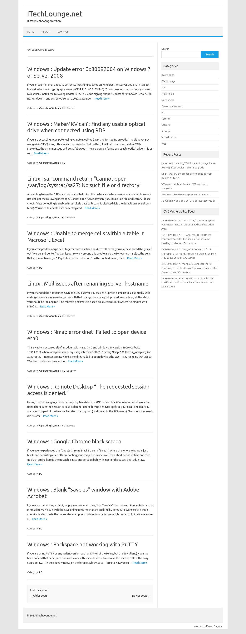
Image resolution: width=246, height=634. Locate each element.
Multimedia (167, 93)
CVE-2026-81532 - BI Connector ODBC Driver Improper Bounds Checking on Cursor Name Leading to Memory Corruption (186, 239)
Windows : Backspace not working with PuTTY (82, 544)
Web (164, 143)
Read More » (102, 98)
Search (165, 48)
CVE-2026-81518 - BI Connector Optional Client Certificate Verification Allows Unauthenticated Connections (187, 282)
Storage (165, 131)
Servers (70, 108)
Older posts (38, 595)
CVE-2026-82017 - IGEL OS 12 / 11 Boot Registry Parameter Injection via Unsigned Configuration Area (187, 224)
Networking (167, 100)
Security (71, 370)
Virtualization (168, 137)
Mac (163, 87)
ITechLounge (168, 81)
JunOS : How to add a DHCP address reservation (188, 200)
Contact (62, 31)
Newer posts (141, 595)
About (46, 31)
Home (30, 31)
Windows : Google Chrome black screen (74, 441)
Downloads (167, 75)
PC (63, 108)
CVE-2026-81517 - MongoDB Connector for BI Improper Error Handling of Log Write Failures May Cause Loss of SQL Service (189, 267)
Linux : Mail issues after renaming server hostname (87, 283)
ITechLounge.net (54, 14)
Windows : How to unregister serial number (185, 194)
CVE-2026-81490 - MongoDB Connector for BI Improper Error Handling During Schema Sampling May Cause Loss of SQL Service (189, 253)
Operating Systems (50, 108)
